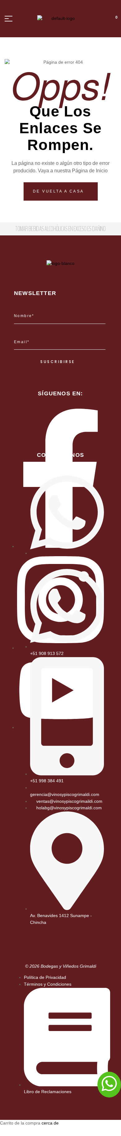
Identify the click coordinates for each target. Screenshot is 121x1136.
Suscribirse (57, 361)
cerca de (50, 1122)
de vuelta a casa (59, 191)
